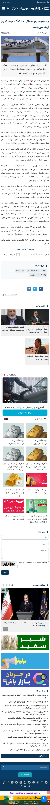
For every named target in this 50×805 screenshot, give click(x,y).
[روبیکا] (38, 783)
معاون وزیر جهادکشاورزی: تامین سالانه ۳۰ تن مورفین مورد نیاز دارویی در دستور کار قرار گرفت (24, 713)
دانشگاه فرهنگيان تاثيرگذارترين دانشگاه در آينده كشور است (37, 331)
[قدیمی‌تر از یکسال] (37, 317)
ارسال (5, 572)
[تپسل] (3, 374)
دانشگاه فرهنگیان (33, 270)
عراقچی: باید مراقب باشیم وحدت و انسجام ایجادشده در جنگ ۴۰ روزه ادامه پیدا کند (25, 624)
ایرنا (27, 8)
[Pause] (5, 400)
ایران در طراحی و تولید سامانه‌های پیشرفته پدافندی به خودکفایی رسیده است (27, 719)
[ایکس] (42, 783)
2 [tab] (9, 585)
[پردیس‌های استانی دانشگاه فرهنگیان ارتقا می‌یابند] (25, 49)
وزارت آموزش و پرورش (38, 274)
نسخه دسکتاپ (25, 774)
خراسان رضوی (22, 249)
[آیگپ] (25, 783)
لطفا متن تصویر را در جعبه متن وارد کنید (34, 562)
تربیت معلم (20, 270)
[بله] (29, 783)
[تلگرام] (46, 783)
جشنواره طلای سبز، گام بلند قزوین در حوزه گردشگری (27, 701)
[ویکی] (25, 786)
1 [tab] (12, 585)
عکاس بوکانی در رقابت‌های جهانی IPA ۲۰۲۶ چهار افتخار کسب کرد (24, 696)
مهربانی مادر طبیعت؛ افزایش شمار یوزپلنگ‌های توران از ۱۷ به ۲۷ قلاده (23, 725)
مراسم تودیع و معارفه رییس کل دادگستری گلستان (28, 749)
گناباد (44, 270)
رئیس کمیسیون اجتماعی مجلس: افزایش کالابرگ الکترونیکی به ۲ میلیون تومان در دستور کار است (24, 707)
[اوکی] (29, 786)
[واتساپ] (21, 786)
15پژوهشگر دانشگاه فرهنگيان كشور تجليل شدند (37, 358)
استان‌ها (31, 249)
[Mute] (9, 400)
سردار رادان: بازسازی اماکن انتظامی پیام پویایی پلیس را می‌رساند (26, 738)
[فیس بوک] (8, 783)
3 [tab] (6, 585)
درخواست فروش (25, 412)
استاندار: (45, 327)
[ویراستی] (12, 783)
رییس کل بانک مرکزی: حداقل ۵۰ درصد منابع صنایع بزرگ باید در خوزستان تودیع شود (24, 744)
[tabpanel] (25, 610)
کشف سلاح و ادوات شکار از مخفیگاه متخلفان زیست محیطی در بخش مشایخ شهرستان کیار (24, 732)
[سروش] (16, 783)
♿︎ (44, 798)
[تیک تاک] (4, 783)
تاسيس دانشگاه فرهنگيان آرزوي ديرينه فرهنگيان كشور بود (13, 329)
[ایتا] (21, 783)
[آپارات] (33, 783)
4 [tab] (3, 585)
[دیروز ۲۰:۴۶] (25, 604)
